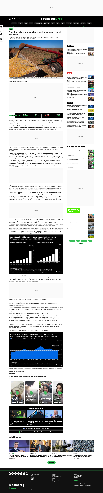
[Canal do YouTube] (15, 473)
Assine (75, 474)
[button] (1, 27)
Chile (31, 480)
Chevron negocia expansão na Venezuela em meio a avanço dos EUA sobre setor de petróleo (35, 422)
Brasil (32, 475)
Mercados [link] (20, 23)
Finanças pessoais (55, 480)
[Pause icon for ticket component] (9, 26)
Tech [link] (58, 23)
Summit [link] (31, 23)
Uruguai (32, 484)
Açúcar (90, 240)
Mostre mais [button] (51, 462)
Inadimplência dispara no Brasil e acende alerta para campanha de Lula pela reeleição (53, 421)
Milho (78, 240)
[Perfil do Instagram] (18, 473)
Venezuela (32, 479)
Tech (53, 477)
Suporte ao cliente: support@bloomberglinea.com (83, 484)
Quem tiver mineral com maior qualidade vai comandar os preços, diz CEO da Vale (18, 456)
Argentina (32, 477)
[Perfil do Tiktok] (24, 473)
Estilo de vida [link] (46, 23)
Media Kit (76, 477)
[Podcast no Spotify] (27, 473)
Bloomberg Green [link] (38, 23)
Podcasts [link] (83, 23)
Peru (31, 481)
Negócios (54, 474)
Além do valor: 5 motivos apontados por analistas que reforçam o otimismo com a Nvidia (17, 422)
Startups (53, 478)
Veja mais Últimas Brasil (35, 408)
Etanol (81, 243)
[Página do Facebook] (10, 473)
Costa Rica (32, 485)
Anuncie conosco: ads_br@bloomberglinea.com (82, 485)
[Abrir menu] (10, 19)
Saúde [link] (53, 23)
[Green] (80, 210)
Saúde (53, 482)
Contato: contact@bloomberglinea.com (81, 483)
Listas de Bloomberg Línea (57, 476)
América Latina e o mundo (35, 474)
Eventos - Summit (77, 482)
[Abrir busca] (12, 19)
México (32, 476)
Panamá (32, 483)
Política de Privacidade (78, 476)
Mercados (54, 475)
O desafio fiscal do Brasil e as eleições (74, 150)
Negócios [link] (14, 23)
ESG (53, 479)
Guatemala (32, 488)
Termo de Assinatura (78, 475)
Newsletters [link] (69, 23)
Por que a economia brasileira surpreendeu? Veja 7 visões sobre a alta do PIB (27, 376)
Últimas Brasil (72, 240)
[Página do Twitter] (12, 473)
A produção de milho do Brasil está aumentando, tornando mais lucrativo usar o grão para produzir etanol (34, 126)
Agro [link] (26, 23)
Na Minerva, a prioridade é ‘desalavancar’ (74, 109)
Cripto (53, 483)
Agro (11, 29)
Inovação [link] (89, 23)
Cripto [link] (63, 23)
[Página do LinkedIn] (21, 473)
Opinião (53, 481)
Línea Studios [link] (76, 23)
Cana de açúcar (84, 240)
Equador (32, 482)
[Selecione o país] (22, 19)
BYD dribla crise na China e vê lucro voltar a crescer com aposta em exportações (82, 456)
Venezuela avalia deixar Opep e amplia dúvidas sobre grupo (62, 455)
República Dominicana (34, 489)
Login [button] (93, 18)
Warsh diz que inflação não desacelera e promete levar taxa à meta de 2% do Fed (40, 455)
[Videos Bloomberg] (80, 147)
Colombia (32, 478)
